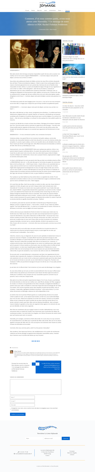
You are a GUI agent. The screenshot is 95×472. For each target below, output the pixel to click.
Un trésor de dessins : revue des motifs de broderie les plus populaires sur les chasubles (73, 107)
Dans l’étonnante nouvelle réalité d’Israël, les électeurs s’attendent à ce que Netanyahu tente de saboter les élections (73, 117)
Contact (72, 454)
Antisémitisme (52, 10)
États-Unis (39, 10)
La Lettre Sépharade (45, 466)
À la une (27, 10)
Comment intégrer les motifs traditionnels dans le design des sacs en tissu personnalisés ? (73, 58)
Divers (59, 10)
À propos (72, 451)
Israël (45, 10)
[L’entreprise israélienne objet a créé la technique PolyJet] (73, 92)
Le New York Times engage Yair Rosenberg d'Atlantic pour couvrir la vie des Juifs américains (73, 136)
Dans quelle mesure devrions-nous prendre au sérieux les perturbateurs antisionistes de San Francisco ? (72, 169)
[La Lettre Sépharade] (47, 4)
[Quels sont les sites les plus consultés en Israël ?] (73, 74)
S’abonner (67, 10)
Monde (33, 10)
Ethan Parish (53, 29)
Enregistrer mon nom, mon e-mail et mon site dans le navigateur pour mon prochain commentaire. (34, 409)
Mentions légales (72, 453)
